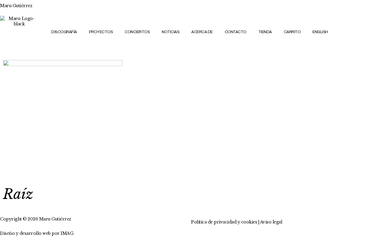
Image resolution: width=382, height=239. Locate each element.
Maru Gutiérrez (16, 5)
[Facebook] (350, 23)
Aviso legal (271, 222)
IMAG (67, 233)
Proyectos (101, 32)
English (320, 32)
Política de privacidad (213, 222)
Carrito (292, 32)
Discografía (64, 32)
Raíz (18, 194)
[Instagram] (370, 23)
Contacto (236, 32)
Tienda (265, 32)
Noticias (170, 32)
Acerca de (202, 32)
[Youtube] (360, 39)
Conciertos (137, 32)
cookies (249, 222)
